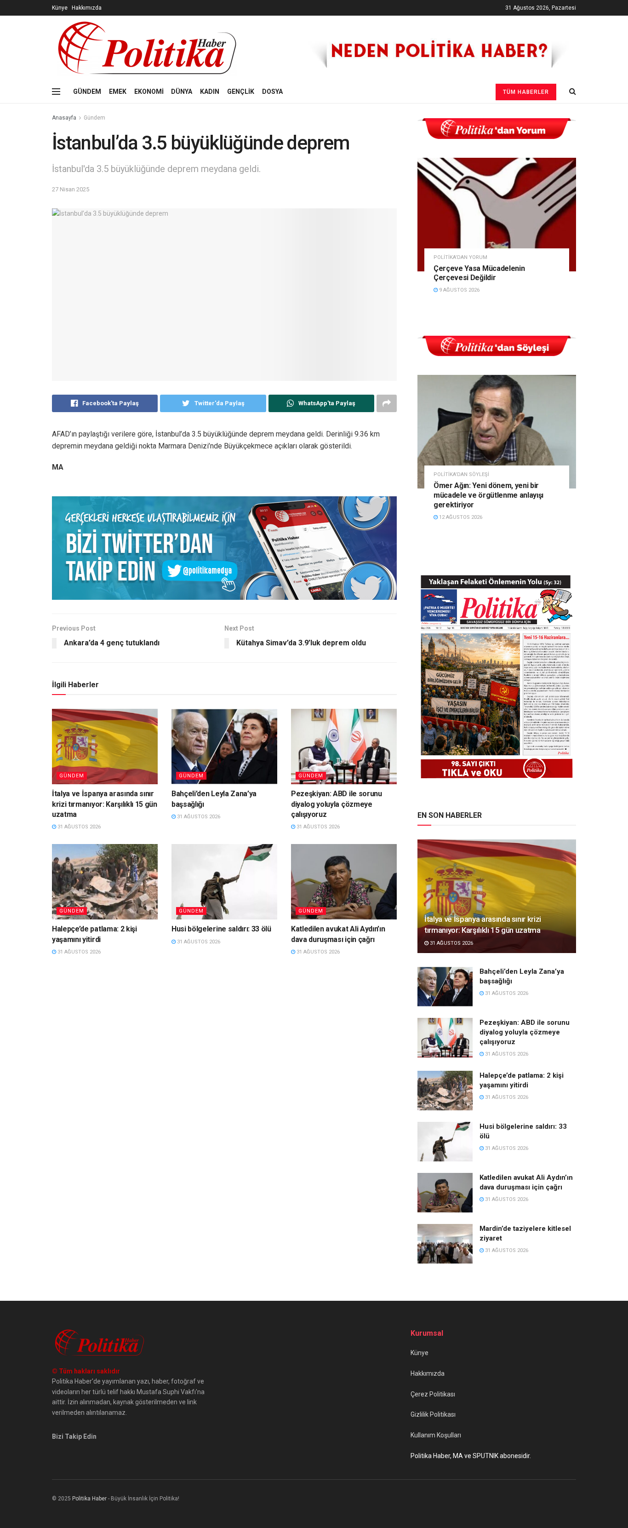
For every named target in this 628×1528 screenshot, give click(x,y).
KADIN (209, 91)
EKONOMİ (149, 91)
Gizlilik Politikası (433, 1414)
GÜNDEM (87, 91)
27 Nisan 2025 (70, 189)
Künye (60, 8)
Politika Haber (89, 1498)
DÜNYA (181, 91)
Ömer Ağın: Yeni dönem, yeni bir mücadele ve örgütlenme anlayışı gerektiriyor (488, 495)
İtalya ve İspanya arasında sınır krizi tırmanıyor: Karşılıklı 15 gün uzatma (104, 804)
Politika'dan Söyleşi (461, 474)
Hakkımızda (87, 8)
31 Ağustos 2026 (78, 827)
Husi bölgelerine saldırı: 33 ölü (221, 929)
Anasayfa (64, 118)
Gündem (94, 118)
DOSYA (272, 91)
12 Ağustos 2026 (460, 517)
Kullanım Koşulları (436, 1435)
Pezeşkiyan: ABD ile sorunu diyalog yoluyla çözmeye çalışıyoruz (336, 804)
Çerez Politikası (433, 1394)
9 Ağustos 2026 (459, 290)
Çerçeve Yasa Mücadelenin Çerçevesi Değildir (479, 273)
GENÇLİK (240, 91)
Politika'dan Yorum (460, 257)
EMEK (117, 91)
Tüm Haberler (526, 92)
